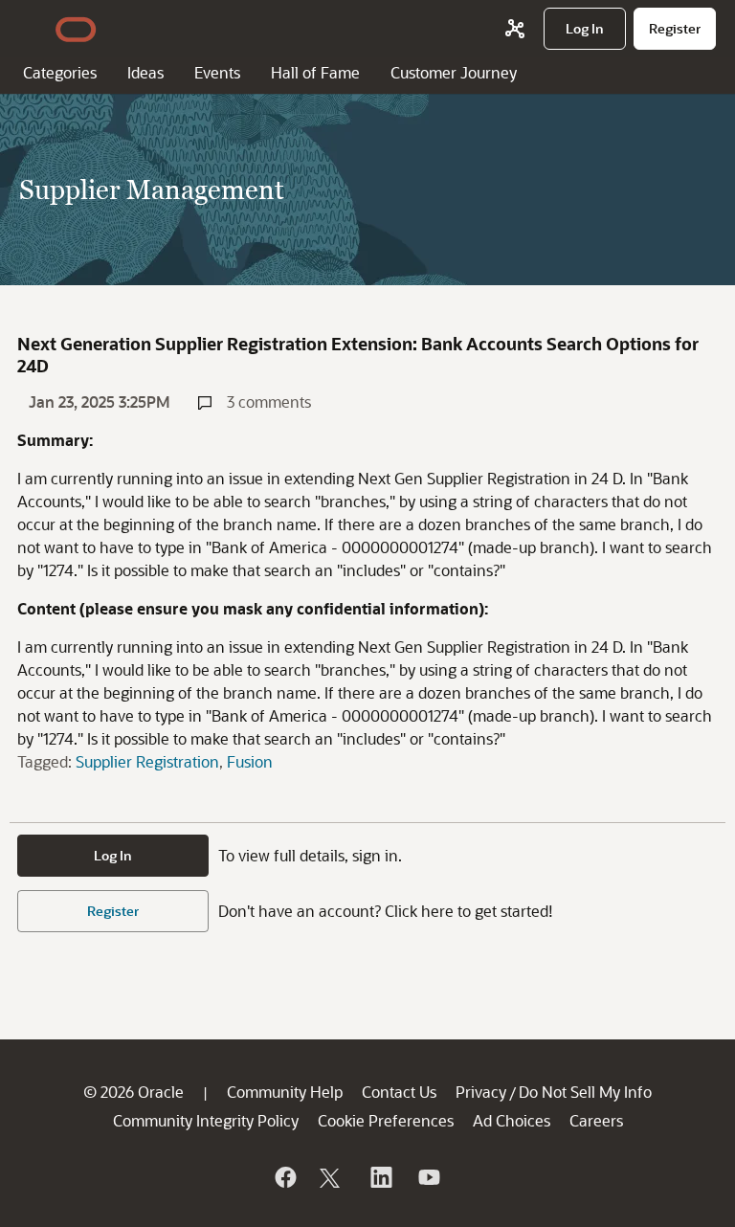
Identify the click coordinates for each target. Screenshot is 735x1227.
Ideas (145, 72)
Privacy (481, 1092)
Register (113, 911)
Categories (60, 72)
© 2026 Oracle (133, 1092)
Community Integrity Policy (206, 1120)
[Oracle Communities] (514, 28)
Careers (596, 1120)
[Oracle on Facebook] (284, 1177)
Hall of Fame (315, 72)
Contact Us (399, 1092)
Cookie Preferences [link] (386, 1120)
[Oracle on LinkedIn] (380, 1177)
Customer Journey (453, 72)
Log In (113, 855)
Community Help (285, 1092)
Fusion (250, 761)
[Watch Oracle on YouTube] (427, 1177)
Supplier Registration (147, 761)
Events (217, 72)
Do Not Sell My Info (585, 1092)
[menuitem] (585, 29)
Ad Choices (511, 1120)
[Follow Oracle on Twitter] (332, 1177)
